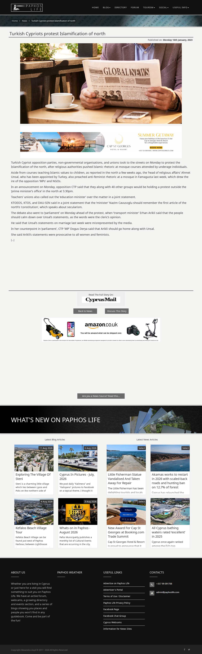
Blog (106, 7)
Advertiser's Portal (113, 589)
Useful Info (180, 7)
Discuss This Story (116, 311)
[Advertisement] (101, 264)
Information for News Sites (117, 628)
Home (95, 7)
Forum (135, 7)
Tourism (148, 7)
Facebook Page (111, 609)
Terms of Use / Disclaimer (116, 596)
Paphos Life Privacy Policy (116, 602)
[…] (12, 239)
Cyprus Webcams (112, 622)
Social (163, 7)
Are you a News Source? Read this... (101, 395)
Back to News (85, 311)
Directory (121, 7)
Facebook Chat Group (114, 615)
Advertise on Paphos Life (116, 583)
